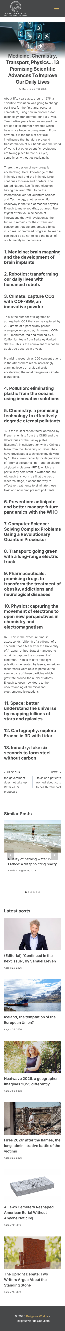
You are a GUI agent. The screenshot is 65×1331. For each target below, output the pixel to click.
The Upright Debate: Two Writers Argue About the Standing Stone (26, 1279)
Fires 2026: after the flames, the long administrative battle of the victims (32, 1145)
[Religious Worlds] (15, 8)
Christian (32, 50)
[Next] (54, 855)
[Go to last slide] (10, 855)
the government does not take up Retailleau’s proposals (15, 782)
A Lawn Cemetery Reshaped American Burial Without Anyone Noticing (29, 1212)
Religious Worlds (37, 1316)
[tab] (26, 892)
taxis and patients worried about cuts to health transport (48, 780)
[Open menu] (56, 8)
